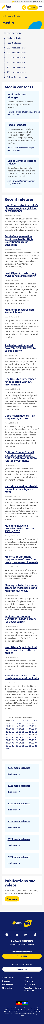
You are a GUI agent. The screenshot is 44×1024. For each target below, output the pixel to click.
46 (26, 731)
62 (13, 737)
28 (33, 726)
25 (23, 726)
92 (13, 745)
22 (13, 726)
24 (20, 726)
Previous (14, 720)
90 (7, 745)
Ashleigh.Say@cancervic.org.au (22, 180)
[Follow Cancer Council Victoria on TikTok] (36, 935)
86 (26, 743)
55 (23, 734)
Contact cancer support (22, 951)
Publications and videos (17, 77)
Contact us (29, 981)
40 (7, 731)
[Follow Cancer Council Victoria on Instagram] (17, 935)
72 (13, 740)
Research (6, 981)
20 (7, 726)
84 (20, 743)
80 (7, 743)
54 (20, 734)
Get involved (7, 984)
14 (20, 723)
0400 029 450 (14, 114)
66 (26, 737)
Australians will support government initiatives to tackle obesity (20, 347)
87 (30, 743)
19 (36, 723)
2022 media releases (19, 839)
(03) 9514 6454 (14, 183)
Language (38, 1)
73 (17, 740)
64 (20, 737)
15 (23, 723)
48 (33, 731)
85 (23, 743)
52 (13, 734)
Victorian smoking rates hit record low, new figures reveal (21, 488)
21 (10, 726)
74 (20, 740)
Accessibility (28, 1)
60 (7, 737)
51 (10, 734)
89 (36, 743)
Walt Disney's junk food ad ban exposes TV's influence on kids (21, 649)
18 (33, 723)
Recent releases (14, 43)
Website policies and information (32, 989)
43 (17, 731)
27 (30, 726)
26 (26, 726)
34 (20, 729)
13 (17, 723)
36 (26, 729)
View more (12, 899)
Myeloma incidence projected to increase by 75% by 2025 (19, 528)
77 (30, 740)
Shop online (7, 988)
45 (23, 731)
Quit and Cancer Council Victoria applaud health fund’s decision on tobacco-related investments (21, 456)
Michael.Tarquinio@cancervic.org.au (24, 111)
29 (36, 726)
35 (23, 729)
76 (26, 740)
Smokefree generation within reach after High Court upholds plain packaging (19, 240)
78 (33, 740)
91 (10, 745)
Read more (12, 774)
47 (30, 731)
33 (17, 729)
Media (18, 16)
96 (26, 745)
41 (10, 731)
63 (17, 737)
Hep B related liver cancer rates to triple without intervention (20, 381)
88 (33, 743)
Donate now (22, 969)
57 (30, 734)
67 (30, 737)
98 (33, 745)
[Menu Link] (40, 8)
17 (30, 723)
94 (20, 745)
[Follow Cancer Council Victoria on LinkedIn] (27, 935)
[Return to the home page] (6, 9)
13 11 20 (24, 7)
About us (17, 1)
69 (36, 737)
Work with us (29, 984)
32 (13, 729)
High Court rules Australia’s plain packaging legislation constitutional (21, 207)
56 (26, 734)
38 (33, 729)
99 (36, 745)
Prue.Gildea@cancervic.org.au (21, 147)
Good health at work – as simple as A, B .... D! (20, 417)
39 (36, 729)
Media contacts (14, 38)
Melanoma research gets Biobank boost (19, 311)
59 (36, 734)
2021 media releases (19, 857)
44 (20, 731)
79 (36, 740)
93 (17, 745)
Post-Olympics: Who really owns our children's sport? (21, 274)
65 (23, 737)
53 (17, 734)
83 (17, 743)
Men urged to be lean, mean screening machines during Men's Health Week (21, 587)
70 (7, 740)
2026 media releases (19, 767)
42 (13, 731)
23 (17, 726)
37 (30, 729)
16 (26, 723)
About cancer (7, 977)
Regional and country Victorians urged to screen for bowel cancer (20, 618)
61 (10, 737)
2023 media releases (19, 821)
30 (7, 729)
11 (10, 723)
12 (13, 723)
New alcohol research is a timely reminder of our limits (22, 677)
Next (8, 748)
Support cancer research (22, 964)
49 (36, 731)
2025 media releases (19, 785)
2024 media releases (19, 803)
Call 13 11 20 (22, 956)
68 (33, 737)
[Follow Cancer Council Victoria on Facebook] (8, 935)
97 (30, 745)
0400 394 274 (14, 150)
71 (10, 740)
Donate (33, 7)
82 (13, 743)
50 (7, 734)
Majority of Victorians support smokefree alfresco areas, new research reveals (21, 559)
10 (7, 723)
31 (10, 729)
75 (23, 740)
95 (23, 745)
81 (10, 743)
